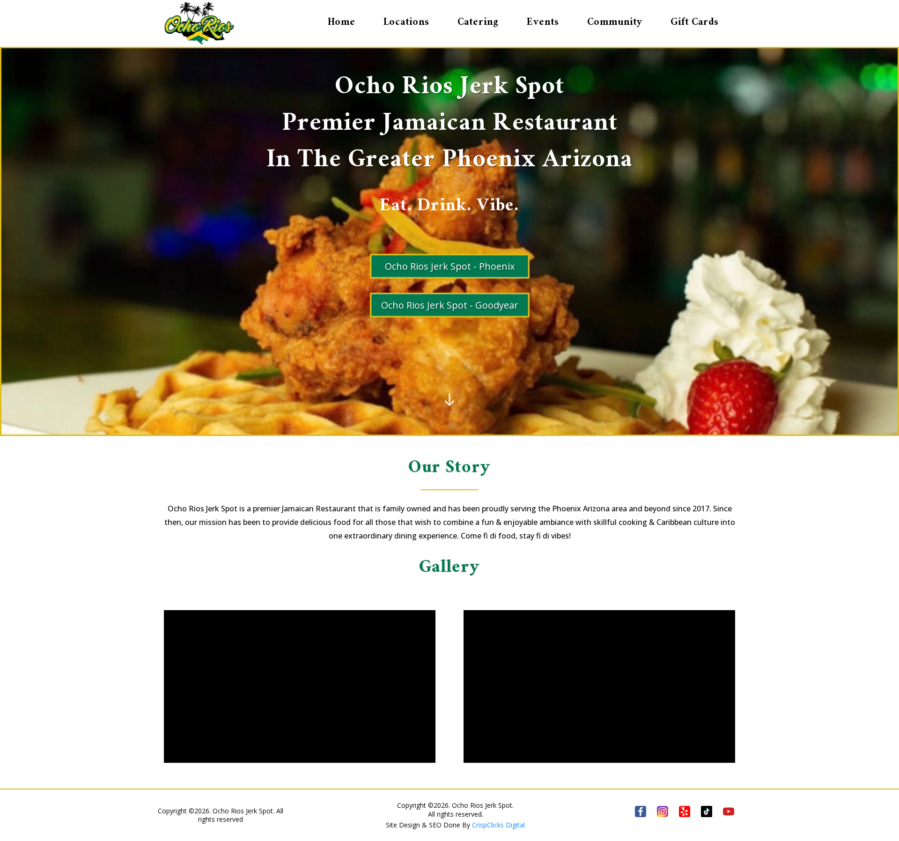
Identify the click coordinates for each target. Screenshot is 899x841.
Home (341, 23)
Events (543, 23)
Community (614, 23)
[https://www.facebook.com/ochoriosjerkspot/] (640, 811)
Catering (478, 23)
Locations (406, 23)
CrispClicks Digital (498, 824)
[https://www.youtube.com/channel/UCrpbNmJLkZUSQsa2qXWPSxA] (728, 811)
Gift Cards (695, 23)
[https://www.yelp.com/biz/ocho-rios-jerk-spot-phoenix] (684, 811)
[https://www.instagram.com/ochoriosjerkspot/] (662, 811)
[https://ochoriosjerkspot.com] (200, 23)
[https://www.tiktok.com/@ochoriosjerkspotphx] (706, 811)
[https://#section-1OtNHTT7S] (449, 399)
